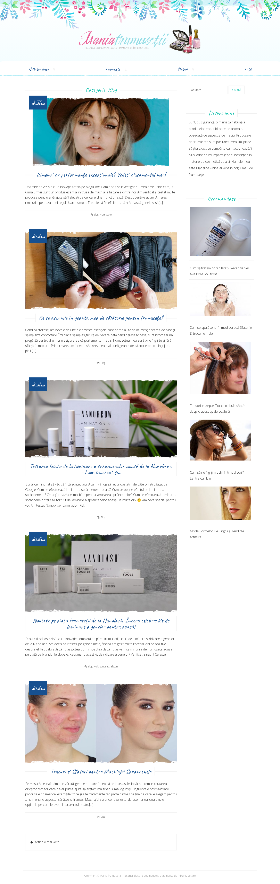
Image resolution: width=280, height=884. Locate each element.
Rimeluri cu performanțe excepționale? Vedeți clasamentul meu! (100, 174)
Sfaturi (182, 69)
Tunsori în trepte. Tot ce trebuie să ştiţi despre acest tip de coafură (217, 408)
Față (248, 69)
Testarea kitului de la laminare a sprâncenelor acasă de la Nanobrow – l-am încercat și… (101, 469)
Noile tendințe (38, 69)
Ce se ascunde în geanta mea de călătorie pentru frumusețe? (101, 318)
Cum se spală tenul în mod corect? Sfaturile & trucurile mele (221, 330)
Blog (96, 214)
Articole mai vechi (47, 842)
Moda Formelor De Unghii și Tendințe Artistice (217, 534)
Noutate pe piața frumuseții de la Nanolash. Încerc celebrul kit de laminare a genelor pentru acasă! (101, 623)
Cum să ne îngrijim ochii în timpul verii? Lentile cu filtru (217, 475)
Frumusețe (113, 69)
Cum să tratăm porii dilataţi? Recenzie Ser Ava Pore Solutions (219, 271)
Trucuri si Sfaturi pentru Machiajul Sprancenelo (101, 771)
